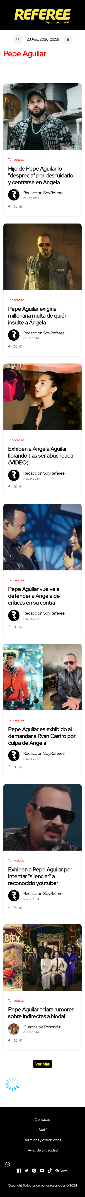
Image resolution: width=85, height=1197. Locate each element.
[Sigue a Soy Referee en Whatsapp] (42, 1164)
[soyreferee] (42, 16)
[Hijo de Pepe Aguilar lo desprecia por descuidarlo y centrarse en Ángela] (42, 116)
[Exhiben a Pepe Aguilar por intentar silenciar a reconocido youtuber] (42, 817)
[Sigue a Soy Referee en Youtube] (42, 1170)
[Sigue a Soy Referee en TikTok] (49, 1170)
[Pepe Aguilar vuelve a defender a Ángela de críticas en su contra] (42, 537)
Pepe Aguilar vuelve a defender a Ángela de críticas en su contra (34, 596)
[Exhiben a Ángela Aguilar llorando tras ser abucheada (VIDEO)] (42, 396)
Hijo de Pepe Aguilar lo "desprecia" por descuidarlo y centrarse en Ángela (40, 175)
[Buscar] (18, 39)
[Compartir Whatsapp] (21, 206)
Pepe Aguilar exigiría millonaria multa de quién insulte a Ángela (38, 315)
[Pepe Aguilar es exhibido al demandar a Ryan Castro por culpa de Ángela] (42, 677)
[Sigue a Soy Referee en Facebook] (19, 1170)
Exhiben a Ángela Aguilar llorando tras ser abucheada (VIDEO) (40, 455)
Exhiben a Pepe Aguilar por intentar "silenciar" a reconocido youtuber (40, 876)
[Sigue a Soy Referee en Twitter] (26, 1170)
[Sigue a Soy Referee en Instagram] (34, 1170)
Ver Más (42, 1064)
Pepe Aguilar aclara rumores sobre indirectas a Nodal (41, 1013)
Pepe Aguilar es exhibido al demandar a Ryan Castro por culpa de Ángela (41, 736)
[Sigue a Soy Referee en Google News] (61, 1170)
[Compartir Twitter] (15, 206)
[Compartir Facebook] (10, 206)
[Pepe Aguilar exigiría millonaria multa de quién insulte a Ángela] (42, 257)
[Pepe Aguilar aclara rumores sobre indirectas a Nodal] (42, 957)
